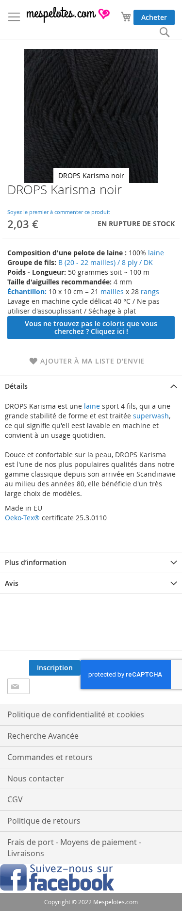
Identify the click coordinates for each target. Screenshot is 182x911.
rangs (149, 291)
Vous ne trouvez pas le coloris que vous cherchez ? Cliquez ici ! (91, 327)
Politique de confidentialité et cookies (75, 714)
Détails (16, 386)
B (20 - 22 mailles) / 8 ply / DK (105, 262)
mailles (111, 291)
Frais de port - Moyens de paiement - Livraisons (74, 848)
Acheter (154, 17)
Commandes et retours (50, 757)
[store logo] (69, 15)
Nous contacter (35, 778)
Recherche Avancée (43, 735)
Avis (11, 583)
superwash (151, 415)
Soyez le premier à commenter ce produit (58, 211)
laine (155, 252)
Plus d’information (35, 562)
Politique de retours (44, 820)
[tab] (91, 386)
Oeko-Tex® (22, 517)
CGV (15, 799)
